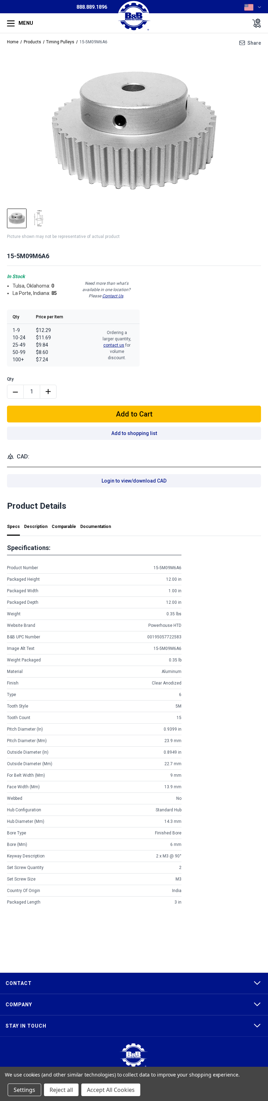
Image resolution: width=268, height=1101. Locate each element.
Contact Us (112, 296)
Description (35, 526)
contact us (113, 345)
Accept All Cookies (111, 1090)
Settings (24, 1090)
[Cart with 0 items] (254, 23)
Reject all (61, 1090)
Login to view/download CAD (134, 481)
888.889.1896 (91, 7)
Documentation (95, 526)
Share (254, 43)
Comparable (64, 526)
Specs (13, 526)
